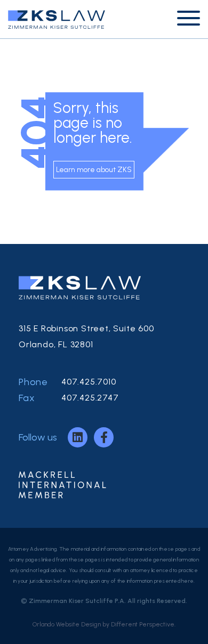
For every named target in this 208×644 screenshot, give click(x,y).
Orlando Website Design (67, 624)
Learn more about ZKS (94, 169)
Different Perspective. (143, 624)
